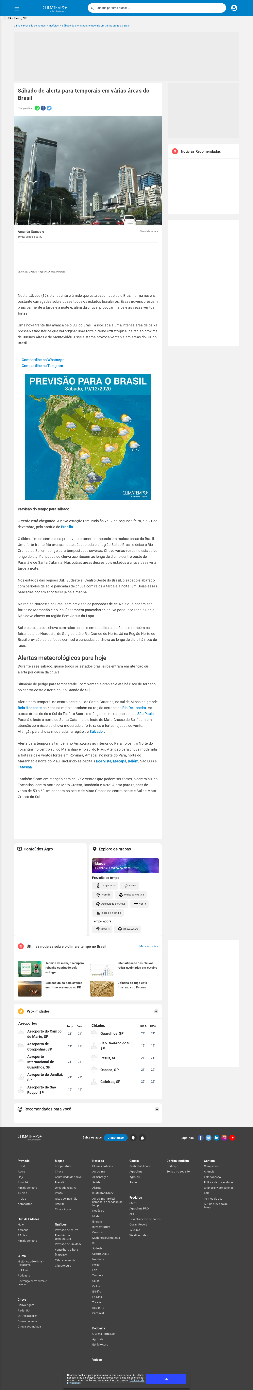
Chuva (133, 885)
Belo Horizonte (30, 708)
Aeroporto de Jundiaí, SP (45, 1077)
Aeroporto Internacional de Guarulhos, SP (40, 1061)
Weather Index (138, 1235)
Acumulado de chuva (68, 1177)
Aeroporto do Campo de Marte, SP (44, 1034)
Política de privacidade (218, 1182)
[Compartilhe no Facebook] (43, 108)
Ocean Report (138, 1224)
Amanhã (23, 1182)
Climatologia (63, 1265)
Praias (22, 1198)
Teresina (25, 767)
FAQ (206, 1193)
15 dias (22, 1193)
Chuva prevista (27, 1321)
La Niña (97, 1296)
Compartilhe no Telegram (42, 366)
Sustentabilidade (103, 1193)
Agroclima (98, 1171)
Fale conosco (212, 1177)
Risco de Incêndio (111, 913)
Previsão (24, 1161)
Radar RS (98, 1307)
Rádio (133, 1182)
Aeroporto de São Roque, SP (41, 1090)
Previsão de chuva (66, 1230)
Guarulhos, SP (112, 1033)
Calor (95, 1280)
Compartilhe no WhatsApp (43, 360)
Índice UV (61, 1255)
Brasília (67, 527)
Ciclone (97, 1286)
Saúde (96, 1182)
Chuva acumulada (29, 1326)
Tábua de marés (65, 1260)
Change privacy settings (218, 1187)
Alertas (96, 1187)
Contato (209, 1161)
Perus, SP (108, 1058)
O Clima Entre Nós (103, 1333)
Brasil (21, 1166)
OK (166, 1378)
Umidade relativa (65, 1187)
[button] (13, 18)
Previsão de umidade (68, 1244)
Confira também (178, 1161)
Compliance (211, 1166)
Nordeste (98, 1259)
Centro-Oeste (100, 1253)
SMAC (133, 1203)
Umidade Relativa (134, 894)
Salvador (97, 731)
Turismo (97, 1302)
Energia (97, 1221)
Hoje (21, 1177)
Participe (172, 1166)
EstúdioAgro (100, 1344)
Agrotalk (97, 1339)
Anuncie (209, 1171)
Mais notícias (148, 946)
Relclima (23, 1270)
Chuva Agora (130, 929)
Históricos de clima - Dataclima (30, 1263)
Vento (142, 903)
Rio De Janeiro (134, 708)
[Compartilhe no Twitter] (49, 108)
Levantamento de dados (144, 1219)
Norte (96, 1264)
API (131, 1213)
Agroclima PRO (139, 1208)
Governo (97, 1232)
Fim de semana (27, 1187)
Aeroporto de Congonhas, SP (39, 1046)
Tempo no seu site (178, 1171)
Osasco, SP (109, 1070)
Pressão (105, 894)
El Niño (96, 1291)
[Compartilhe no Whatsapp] (36, 108)
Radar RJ (24, 1310)
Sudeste (97, 1248)
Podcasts (24, 1275)
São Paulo (145, 714)
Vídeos (97, 1360)
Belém (133, 761)
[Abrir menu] (17, 9)
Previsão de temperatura (63, 1237)
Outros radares (27, 1315)
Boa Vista (103, 761)
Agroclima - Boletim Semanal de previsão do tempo (107, 1202)
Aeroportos (25, 1204)
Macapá (119, 761)
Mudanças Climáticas (106, 1237)
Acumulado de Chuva (113, 903)
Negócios (98, 1210)
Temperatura (108, 885)
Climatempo (116, 1137)
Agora (22, 1171)
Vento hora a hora (66, 1249)
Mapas (59, 1161)
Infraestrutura (101, 1226)
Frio (94, 1270)
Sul (94, 1243)
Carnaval (98, 1313)
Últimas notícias (102, 1166)
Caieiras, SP (110, 1082)
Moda (96, 1216)
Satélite (105, 929)
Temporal (98, 1275)
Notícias (98, 1161)
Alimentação (100, 1177)
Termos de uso (213, 1198)
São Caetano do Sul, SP (116, 1046)
